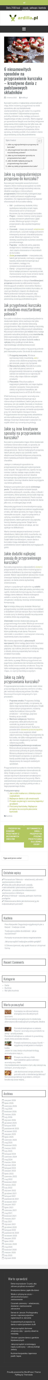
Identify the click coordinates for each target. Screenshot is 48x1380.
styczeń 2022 (10, 1190)
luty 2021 (8, 1222)
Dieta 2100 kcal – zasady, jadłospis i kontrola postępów (26, 9)
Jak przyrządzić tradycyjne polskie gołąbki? (23, 942)
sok (35, 358)
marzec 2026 (10, 1114)
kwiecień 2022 (11, 1182)
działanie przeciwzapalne (31, 730)
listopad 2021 (10, 1196)
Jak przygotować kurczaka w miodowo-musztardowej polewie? (22, 151)
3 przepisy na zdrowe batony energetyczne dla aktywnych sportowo (21, 1014)
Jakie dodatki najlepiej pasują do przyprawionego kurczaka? (20, 162)
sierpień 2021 (10, 1205)
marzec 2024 (10, 1162)
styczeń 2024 (10, 1165)
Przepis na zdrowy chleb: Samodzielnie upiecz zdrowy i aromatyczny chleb (22, 1060)
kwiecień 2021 (11, 1216)
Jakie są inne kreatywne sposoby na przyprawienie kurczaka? (21, 156)
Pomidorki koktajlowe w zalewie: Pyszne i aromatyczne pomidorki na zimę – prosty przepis (24, 1031)
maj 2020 (8, 1247)
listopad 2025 (10, 1126)
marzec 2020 (10, 1252)
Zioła (11, 255)
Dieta (7, 985)
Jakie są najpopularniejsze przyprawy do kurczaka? (23, 146)
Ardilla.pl (24, 98)
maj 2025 (8, 1143)
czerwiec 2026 (11, 1106)
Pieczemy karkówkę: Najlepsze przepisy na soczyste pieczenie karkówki (23, 809)
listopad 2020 (10, 1230)
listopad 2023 (10, 1168)
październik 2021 (12, 1199)
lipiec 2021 (9, 1207)
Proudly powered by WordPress (20, 1372)
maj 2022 (8, 1179)
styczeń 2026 (10, 1120)
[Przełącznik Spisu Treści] (38, 141)
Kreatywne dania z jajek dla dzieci (25, 1290)
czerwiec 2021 (11, 1210)
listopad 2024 (10, 1154)
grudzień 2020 (11, 1227)
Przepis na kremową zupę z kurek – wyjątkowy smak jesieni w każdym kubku (24, 1045)
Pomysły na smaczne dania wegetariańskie (23, 938)
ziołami (38, 567)
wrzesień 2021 (11, 1202)
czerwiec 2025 (11, 1140)
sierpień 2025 (10, 1134)
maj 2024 (8, 1160)
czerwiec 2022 (11, 1176)
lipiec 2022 (9, 1174)
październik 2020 (12, 1233)
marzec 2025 (10, 1148)
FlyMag (18, 1375)
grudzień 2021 (11, 1193)
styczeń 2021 (10, 1224)
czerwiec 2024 (11, 1157)
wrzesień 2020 (11, 1236)
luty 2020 (8, 1255)
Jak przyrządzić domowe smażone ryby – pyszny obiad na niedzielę (24, 1331)
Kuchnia (9, 816)
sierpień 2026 (10, 1100)
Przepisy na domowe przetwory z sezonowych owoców (13, 834)
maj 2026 (8, 1109)
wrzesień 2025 (11, 1131)
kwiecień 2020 (11, 1250)
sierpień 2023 (10, 1171)
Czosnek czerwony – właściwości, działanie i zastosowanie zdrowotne (25, 1306)
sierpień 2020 (10, 1238)
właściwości (39, 229)
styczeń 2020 (10, 1258)
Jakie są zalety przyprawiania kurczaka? (22, 166)
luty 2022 (8, 1188)
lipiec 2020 (9, 1241)
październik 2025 (12, 1129)
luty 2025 (8, 1151)
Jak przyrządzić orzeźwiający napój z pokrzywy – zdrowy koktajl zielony (25, 1347)
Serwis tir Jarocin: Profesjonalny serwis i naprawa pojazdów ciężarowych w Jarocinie (24, 1315)
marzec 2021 (10, 1219)
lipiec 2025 (9, 1137)
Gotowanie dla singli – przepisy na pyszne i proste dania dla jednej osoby (34, 836)
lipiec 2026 (9, 1103)
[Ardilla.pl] (24, 18)
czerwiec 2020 (11, 1244)
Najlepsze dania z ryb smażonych (24, 799)
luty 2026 (8, 1117)
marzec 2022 (10, 1185)
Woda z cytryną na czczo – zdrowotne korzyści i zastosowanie (22, 1297)
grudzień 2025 (11, 1123)
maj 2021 (8, 1213)
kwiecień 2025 (11, 1145)
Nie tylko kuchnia (12, 991)
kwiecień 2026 (11, 1112)
